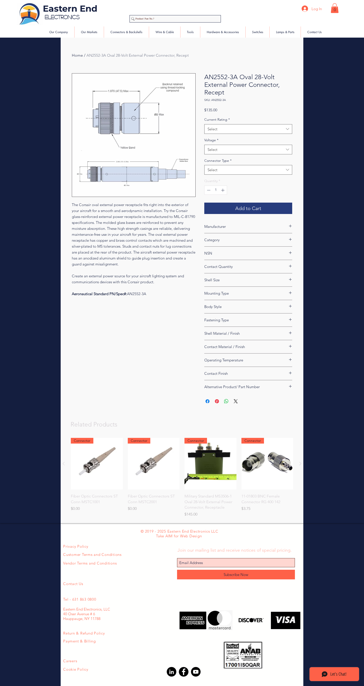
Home (77, 55)
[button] (335, 8)
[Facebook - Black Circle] (183, 672)
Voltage (211, 140)
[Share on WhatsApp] (226, 401)
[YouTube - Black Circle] (196, 672)
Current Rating (217, 119)
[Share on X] (236, 401)
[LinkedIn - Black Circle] (171, 672)
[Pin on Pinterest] (217, 401)
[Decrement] (208, 190)
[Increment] (223, 190)
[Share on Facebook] (207, 401)
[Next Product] (300, 464)
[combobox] (248, 129)
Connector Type (218, 160)
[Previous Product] (64, 464)
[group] (182, 478)
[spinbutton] (215, 190)
